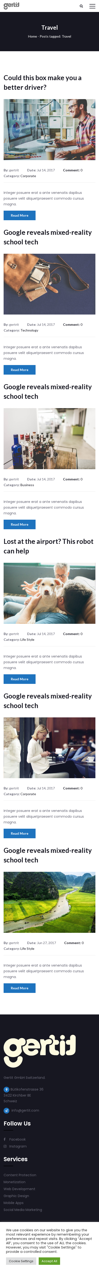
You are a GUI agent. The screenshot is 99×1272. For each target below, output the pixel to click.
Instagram (17, 1146)
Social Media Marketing (23, 1209)
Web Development (19, 1189)
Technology (29, 330)
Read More (19, 215)
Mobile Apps (14, 1202)
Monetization (14, 1182)
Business (27, 485)
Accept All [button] (49, 1261)
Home (32, 36)
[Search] (81, 6)
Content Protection (20, 1175)
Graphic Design (16, 1195)
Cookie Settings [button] (21, 1261)
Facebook (17, 1139)
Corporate (28, 176)
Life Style (27, 639)
